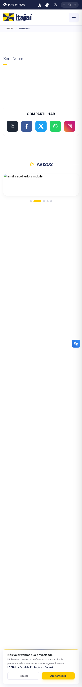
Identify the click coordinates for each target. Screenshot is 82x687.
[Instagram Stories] (69, 126)
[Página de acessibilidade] (39, 5)
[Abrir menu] (74, 17)
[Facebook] (26, 126)
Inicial (10, 28)
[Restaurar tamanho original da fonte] (69, 4)
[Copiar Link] (12, 126)
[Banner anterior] (11, 185)
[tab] (31, 201)
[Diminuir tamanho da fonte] (64, 4)
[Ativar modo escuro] (55, 5)
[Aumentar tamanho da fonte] (75, 4)
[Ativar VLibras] (47, 5)
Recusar (23, 676)
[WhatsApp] (55, 126)
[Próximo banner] (70, 185)
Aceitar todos (58, 676)
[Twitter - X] (41, 126)
